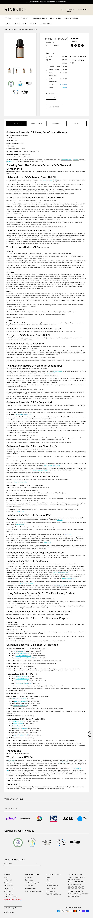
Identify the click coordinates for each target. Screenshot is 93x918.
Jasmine (63, 159)
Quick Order (8, 883)
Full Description (17, 123)
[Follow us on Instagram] (76, 887)
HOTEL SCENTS (19, 23)
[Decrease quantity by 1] (47, 97)
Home (5, 29)
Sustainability (51, 888)
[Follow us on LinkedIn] (83, 887)
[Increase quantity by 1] (55, 97)
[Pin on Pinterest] (75, 45)
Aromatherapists (63, 762)
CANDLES (7, 23)
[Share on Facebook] (72, 45)
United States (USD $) (11, 908)
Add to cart (54, 107)
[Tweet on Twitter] (79, 45)
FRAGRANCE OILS (39, 18)
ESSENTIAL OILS (21, 18)
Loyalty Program (52, 886)
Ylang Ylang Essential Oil (21, 735)
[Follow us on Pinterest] (79, 887)
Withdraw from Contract (12, 900)
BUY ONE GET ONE (46, 23)
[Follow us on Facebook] (69, 887)
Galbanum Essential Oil (50, 180)
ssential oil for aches (21, 482)
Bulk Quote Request (32, 883)
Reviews (76, 123)
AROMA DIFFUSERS (71, 18)
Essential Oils (8, 886)
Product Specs (36, 123)
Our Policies (29, 886)
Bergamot (76, 159)
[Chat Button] (89, 732)
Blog (48, 880)
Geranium (9, 161)
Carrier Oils (8, 891)
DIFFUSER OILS (55, 18)
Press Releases (30, 888)
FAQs (48, 877)
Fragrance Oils (9, 888)
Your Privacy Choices (53, 894)
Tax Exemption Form (11, 897)
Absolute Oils (8, 894)
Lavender (69, 159)
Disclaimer (50, 883)
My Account (8, 880)
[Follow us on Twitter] (72, 887)
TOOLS (32, 23)
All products (12, 29)
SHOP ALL (7, 18)
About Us (28, 877)
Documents (56, 123)
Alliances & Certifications (34, 891)
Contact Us (29, 880)
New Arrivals (50, 891)
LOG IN (79, 9)
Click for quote (63, 86)
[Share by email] (82, 45)
